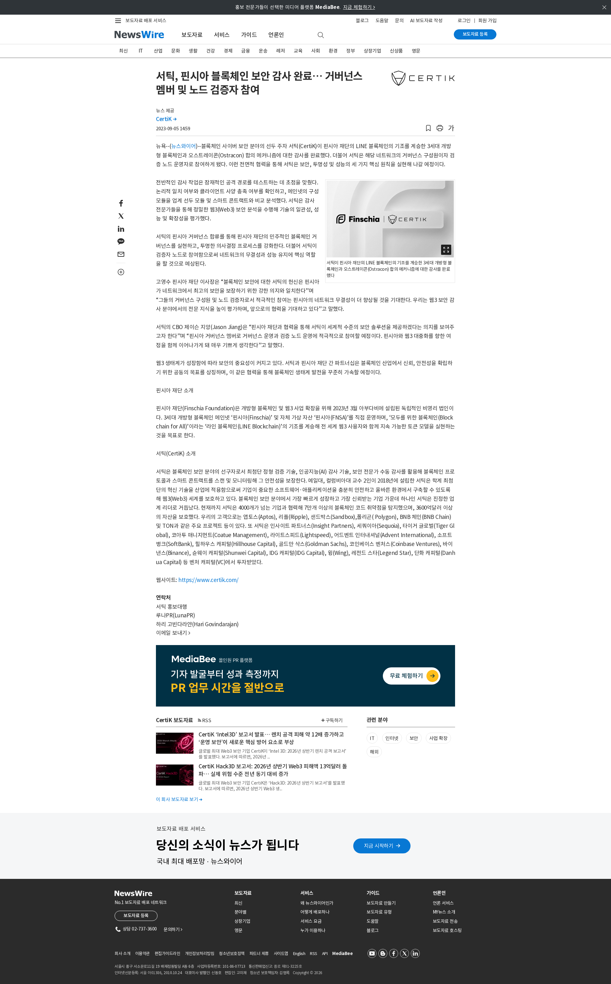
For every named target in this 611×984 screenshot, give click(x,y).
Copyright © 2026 (307, 972)
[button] (428, 128)
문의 (399, 21)
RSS (206, 720)
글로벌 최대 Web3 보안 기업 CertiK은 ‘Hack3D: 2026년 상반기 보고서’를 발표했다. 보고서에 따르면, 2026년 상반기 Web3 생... (272, 786)
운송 (263, 51)
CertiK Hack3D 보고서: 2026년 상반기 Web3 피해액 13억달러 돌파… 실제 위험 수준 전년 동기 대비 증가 (273, 770)
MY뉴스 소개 (444, 912)
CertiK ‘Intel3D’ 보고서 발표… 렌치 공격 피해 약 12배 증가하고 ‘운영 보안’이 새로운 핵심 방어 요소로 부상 (271, 738)
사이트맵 (281, 953)
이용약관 (142, 953)
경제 (228, 51)
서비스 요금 (310, 921)
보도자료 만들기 (381, 903)
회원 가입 (487, 21)
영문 (416, 51)
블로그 (362, 21)
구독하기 (334, 720)
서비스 (222, 35)
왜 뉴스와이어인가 (317, 903)
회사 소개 (122, 953)
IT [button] (372, 738)
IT (141, 51)
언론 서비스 (443, 903)
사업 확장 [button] (438, 738)
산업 (158, 51)
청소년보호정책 (232, 953)
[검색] (321, 35)
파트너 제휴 (259, 953)
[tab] (265, 893)
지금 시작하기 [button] (378, 846)
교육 (298, 51)
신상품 (396, 51)
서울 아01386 (151, 972)
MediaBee (342, 953)
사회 (315, 51)
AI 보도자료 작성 (426, 21)
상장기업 (372, 51)
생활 (193, 51)
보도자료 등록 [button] (136, 915)
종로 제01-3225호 (288, 966)
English (299, 953)
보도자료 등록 (475, 34)
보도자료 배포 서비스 (145, 21)
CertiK (166, 119)
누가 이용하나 (313, 930)
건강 (210, 51)
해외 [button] (374, 752)
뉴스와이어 (183, 146)
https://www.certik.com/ (208, 580)
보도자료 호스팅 (447, 930)
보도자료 (191, 35)
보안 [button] (414, 738)
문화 (175, 51)
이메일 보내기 (173, 632)
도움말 (382, 21)
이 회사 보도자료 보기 (179, 799)
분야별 (241, 912)
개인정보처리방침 (199, 953)
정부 (350, 51)
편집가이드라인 (167, 953)
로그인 (464, 21)
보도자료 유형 (379, 912)
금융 (245, 51)
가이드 (249, 35)
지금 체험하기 (359, 7)
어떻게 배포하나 (314, 912)
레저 (280, 51)
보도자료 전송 (445, 921)
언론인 (276, 35)
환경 (333, 51)
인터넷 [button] (391, 738)
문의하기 (173, 929)
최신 (123, 51)
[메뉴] (119, 21)
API (325, 953)
